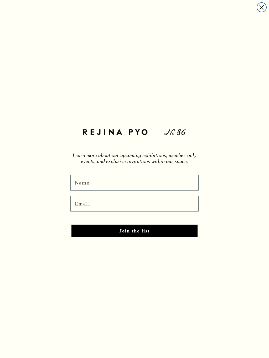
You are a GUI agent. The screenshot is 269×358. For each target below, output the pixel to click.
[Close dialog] (261, 7)
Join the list (134, 231)
